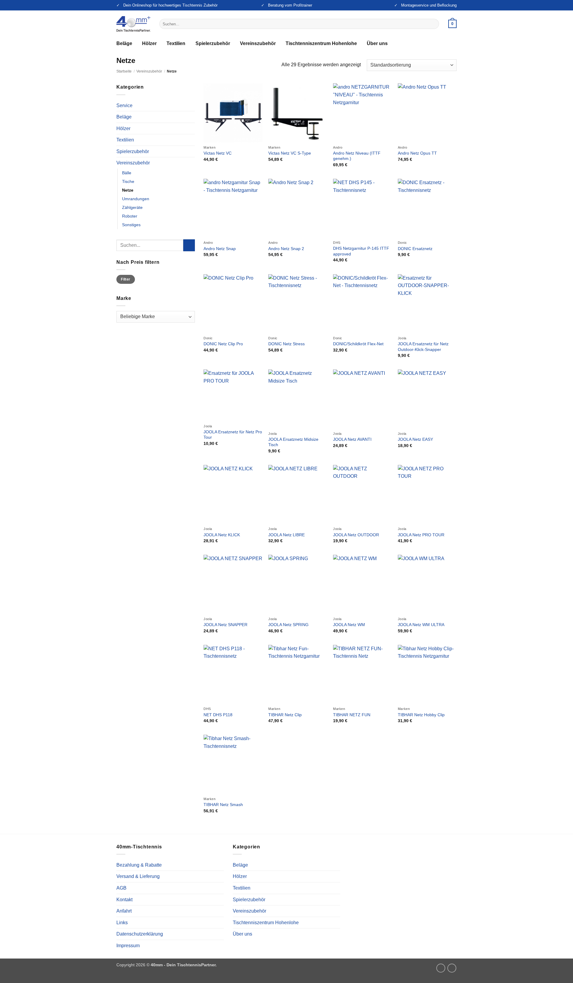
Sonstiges (131, 224)
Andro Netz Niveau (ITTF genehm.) (357, 156)
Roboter (129, 216)
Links (122, 922)
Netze (127, 190)
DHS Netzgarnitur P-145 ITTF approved (361, 251)
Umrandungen (135, 198)
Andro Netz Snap (220, 248)
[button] (452, 24)
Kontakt (124, 899)
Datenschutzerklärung (139, 933)
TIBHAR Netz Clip (285, 714)
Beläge (124, 43)
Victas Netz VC (218, 153)
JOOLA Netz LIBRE (286, 534)
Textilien (176, 43)
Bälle (126, 172)
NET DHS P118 (218, 714)
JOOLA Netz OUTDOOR (356, 534)
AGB (121, 887)
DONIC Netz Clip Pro (223, 343)
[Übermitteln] (433, 24)
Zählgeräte (132, 207)
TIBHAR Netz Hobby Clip (421, 714)
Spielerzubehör (212, 43)
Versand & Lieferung (138, 876)
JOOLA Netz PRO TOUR (421, 534)
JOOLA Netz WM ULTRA (421, 624)
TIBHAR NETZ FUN (351, 714)
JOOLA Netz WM (349, 624)
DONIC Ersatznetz (415, 248)
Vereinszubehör (258, 43)
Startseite (124, 71)
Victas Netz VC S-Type (289, 153)
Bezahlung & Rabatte (139, 865)
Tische (128, 181)
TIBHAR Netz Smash (223, 804)
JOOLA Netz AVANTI (352, 439)
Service (124, 105)
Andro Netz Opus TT (417, 153)
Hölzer (149, 43)
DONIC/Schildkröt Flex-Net (358, 343)
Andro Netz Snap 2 (286, 248)
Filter (125, 279)
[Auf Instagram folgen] (440, 968)
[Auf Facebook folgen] (451, 968)
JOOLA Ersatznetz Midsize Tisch (293, 442)
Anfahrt (124, 910)
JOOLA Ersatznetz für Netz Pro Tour (233, 434)
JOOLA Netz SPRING (288, 624)
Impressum (128, 945)
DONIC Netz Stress (286, 343)
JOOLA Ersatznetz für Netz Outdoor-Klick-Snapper (423, 346)
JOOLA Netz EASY (415, 439)
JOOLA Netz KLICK (222, 534)
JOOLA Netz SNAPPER (225, 624)
